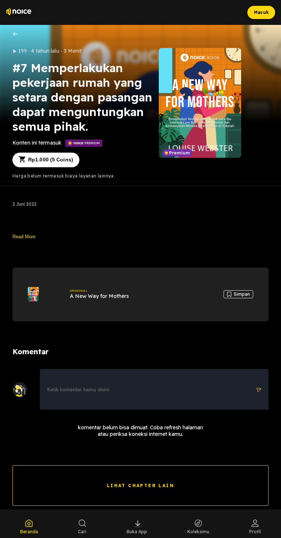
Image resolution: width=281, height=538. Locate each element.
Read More (23, 236)
